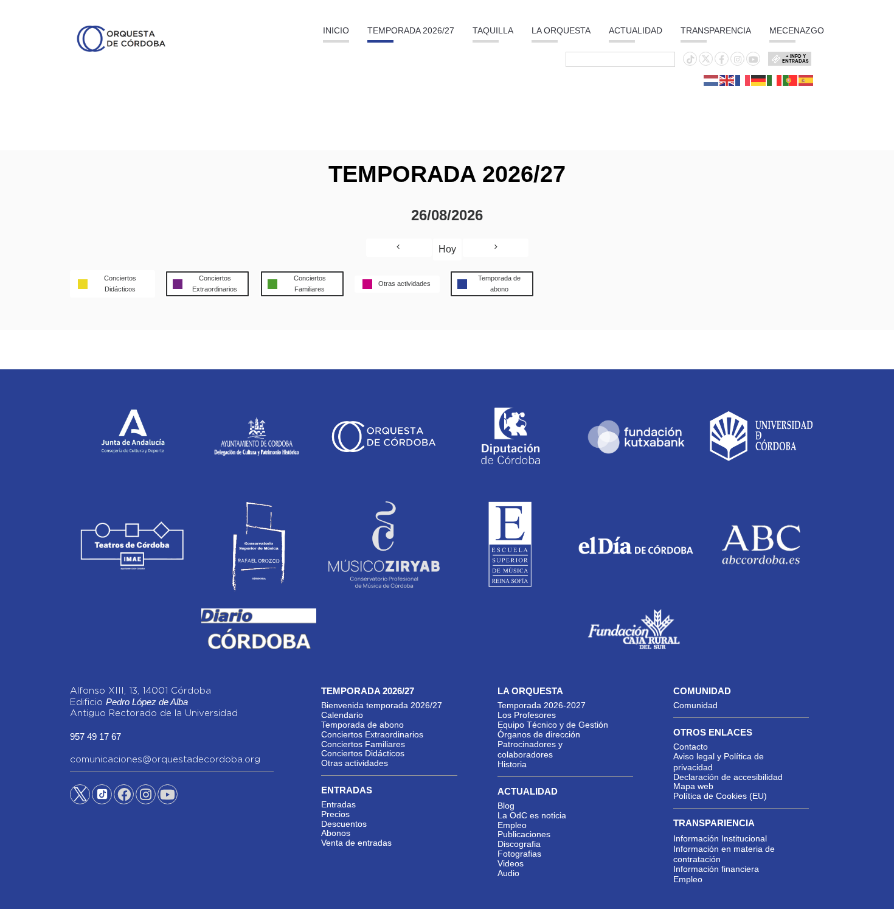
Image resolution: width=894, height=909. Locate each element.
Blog (506, 805)
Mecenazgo (796, 30)
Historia (512, 764)
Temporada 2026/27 (410, 30)
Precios (335, 814)
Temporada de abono (362, 725)
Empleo (512, 825)
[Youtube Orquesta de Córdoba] (167, 796)
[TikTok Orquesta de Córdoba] (101, 799)
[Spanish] (806, 80)
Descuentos (344, 824)
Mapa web (693, 786)
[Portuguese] (791, 80)
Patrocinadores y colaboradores (530, 749)
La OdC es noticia (531, 815)
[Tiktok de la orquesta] (690, 59)
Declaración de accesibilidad (728, 777)
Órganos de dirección (538, 734)
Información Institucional (720, 838)
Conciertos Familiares (363, 744)
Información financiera (716, 869)
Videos (510, 863)
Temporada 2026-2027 (541, 705)
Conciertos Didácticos (362, 753)
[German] (759, 80)
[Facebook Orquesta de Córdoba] (124, 796)
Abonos (335, 833)
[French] (743, 80)
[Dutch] (711, 80)
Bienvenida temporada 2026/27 (381, 705)
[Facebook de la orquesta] (721, 59)
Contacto (690, 746)
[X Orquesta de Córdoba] (80, 799)
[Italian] (775, 80)
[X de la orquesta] (705, 62)
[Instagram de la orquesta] (737, 59)
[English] (727, 80)
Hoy (447, 249)
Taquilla (493, 30)
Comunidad (695, 705)
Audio (508, 873)
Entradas (338, 804)
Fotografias (519, 853)
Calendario (342, 715)
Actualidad (635, 30)
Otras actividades (354, 763)
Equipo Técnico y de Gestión (552, 725)
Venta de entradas (356, 843)
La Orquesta (561, 30)
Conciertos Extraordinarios (372, 734)
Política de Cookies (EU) (720, 796)
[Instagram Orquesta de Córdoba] (145, 796)
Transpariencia (714, 823)
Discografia (519, 844)
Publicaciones (523, 834)
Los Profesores (526, 715)
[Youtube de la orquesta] (753, 59)
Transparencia (716, 30)
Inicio (336, 30)
